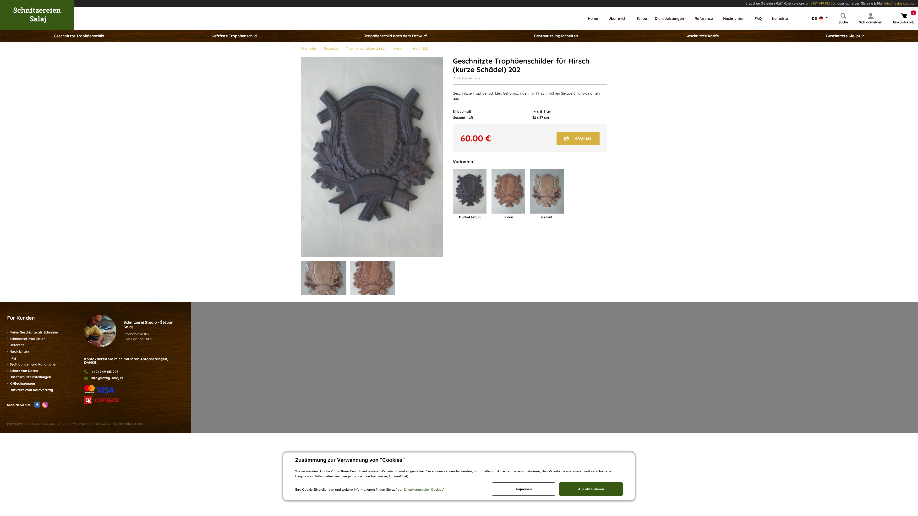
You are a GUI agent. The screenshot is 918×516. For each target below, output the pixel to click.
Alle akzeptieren (591, 489)
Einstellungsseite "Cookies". (424, 489)
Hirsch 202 (420, 48)
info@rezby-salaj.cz (899, 3)
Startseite (308, 48)
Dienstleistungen (669, 18)
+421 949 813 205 (823, 3)
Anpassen (523, 489)
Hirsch (399, 48)
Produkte (331, 48)
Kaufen (582, 138)
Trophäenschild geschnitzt (366, 48)
